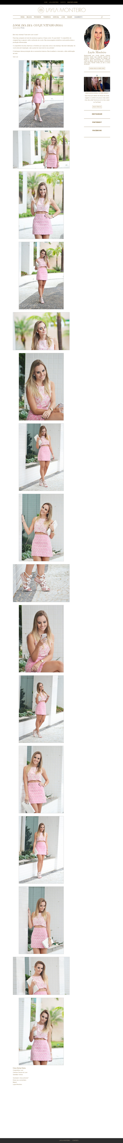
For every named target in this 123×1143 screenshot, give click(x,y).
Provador (37, 17)
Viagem (69, 17)
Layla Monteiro (54, 2)
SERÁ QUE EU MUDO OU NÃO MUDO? (97, 93)
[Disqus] (44, 1108)
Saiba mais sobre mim (97, 68)
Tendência (47, 17)
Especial (56, 17)
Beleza (29, 17)
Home (45, 2)
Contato (63, 2)
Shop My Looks (72, 2)
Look (63, 17)
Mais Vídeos (97, 107)
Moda (22, 17)
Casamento (78, 17)
